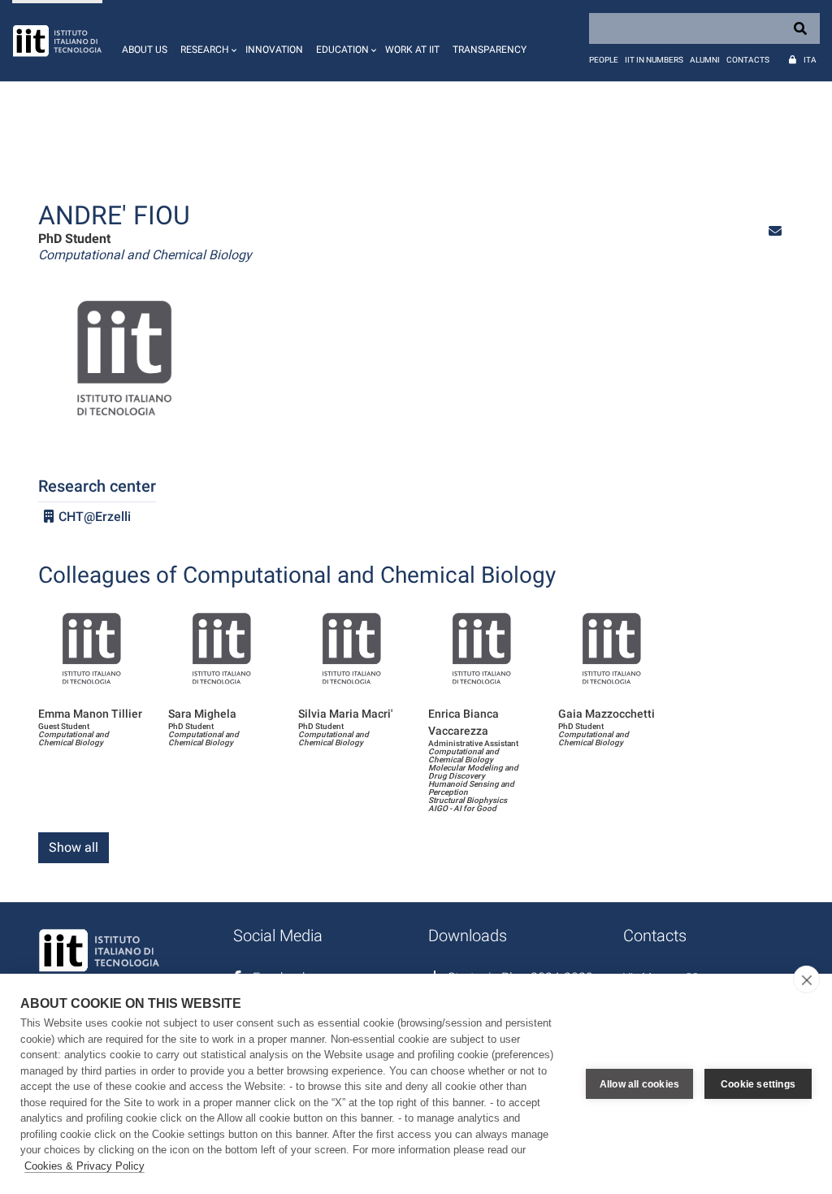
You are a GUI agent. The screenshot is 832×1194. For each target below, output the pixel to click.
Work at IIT (412, 49)
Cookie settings (758, 1084)
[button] (206, 40)
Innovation (274, 49)
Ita (810, 59)
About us (144, 49)
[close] (806, 979)
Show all (73, 847)
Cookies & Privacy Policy (84, 1166)
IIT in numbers (654, 59)
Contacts (747, 59)
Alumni (705, 59)
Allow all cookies (639, 1084)
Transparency (489, 49)
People (603, 59)
